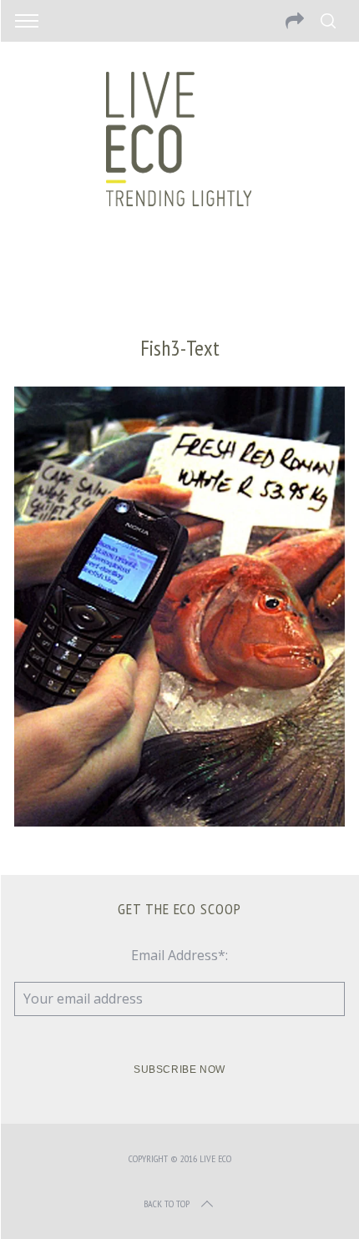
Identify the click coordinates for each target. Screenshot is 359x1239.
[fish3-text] (179, 821)
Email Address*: (179, 955)
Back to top (167, 1203)
